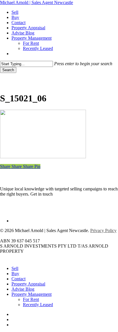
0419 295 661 (66, 194)
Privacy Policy (103, 230)
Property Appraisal (28, 283)
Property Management (31, 294)
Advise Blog (22, 289)
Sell (14, 268)
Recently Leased (38, 304)
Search (8, 70)
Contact (18, 278)
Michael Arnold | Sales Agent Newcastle (36, 2)
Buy (15, 273)
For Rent (31, 299)
